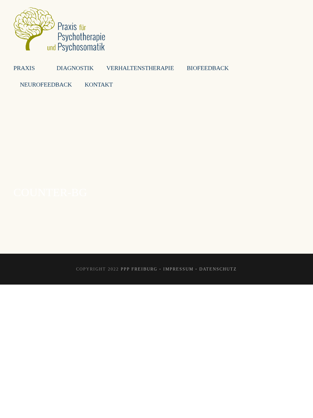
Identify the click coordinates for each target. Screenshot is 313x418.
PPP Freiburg (139, 269)
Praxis (24, 68)
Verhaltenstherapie (140, 68)
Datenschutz (218, 269)
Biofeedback (208, 68)
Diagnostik (75, 68)
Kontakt (99, 84)
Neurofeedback (46, 84)
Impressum (178, 269)
